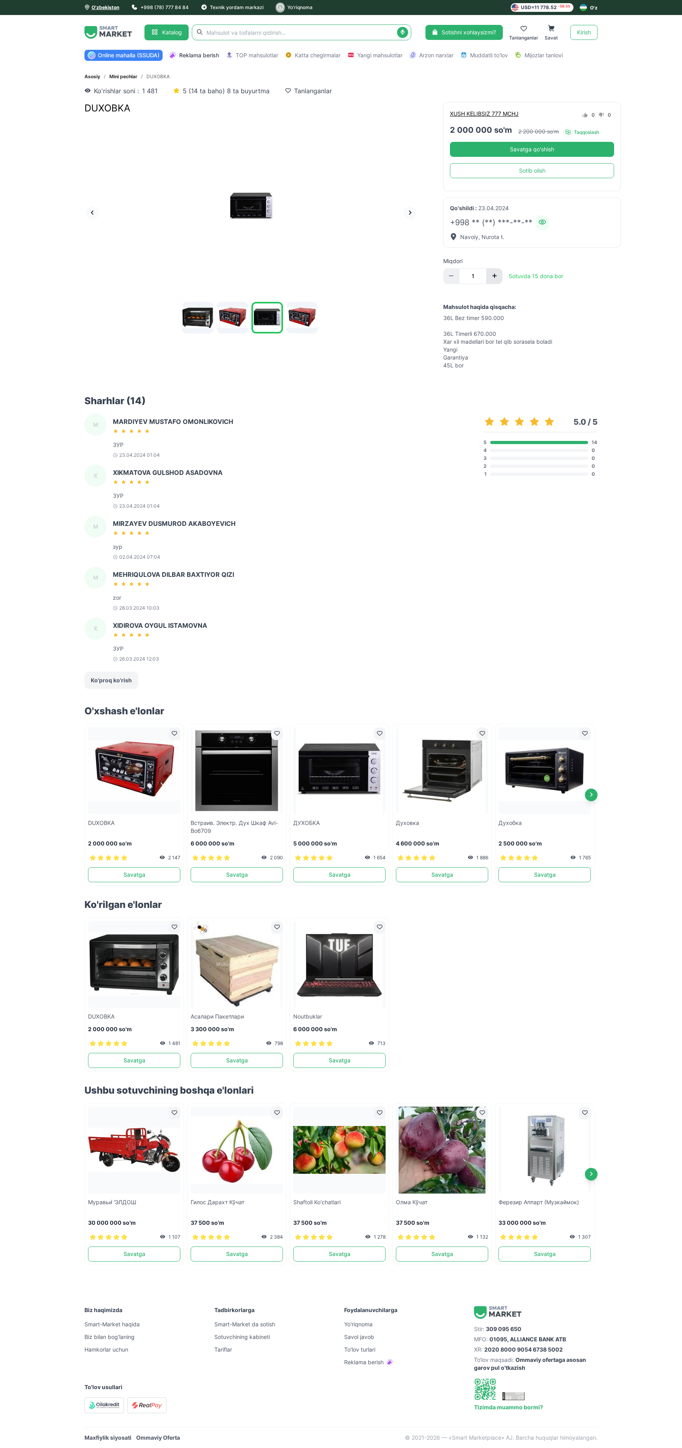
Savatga (134, 874)
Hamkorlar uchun (106, 1349)
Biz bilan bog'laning (109, 1336)
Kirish (584, 32)
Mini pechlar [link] (123, 76)
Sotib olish (532, 170)
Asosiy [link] (92, 76)
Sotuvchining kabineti (242, 1336)
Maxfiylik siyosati (107, 1437)
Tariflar (223, 1349)
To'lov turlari (359, 1349)
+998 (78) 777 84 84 (165, 7)
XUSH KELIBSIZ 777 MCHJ (484, 113)
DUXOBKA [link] (158, 76)
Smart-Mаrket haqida (112, 1324)
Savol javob (359, 1336)
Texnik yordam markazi (237, 7)
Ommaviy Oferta (158, 1437)
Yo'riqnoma (300, 7)
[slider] (132, 431)
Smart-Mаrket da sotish (244, 1324)
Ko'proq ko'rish (111, 680)
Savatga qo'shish (532, 149)
